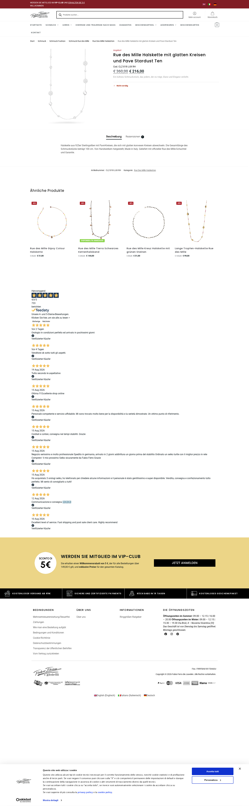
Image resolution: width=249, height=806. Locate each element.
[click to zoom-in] (68, 87)
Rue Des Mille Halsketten (103, 41)
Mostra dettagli (50, 800)
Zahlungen (38, 622)
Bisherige (36, 321)
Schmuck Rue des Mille (79, 41)
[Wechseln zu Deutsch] (215, 4)
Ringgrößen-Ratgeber (130, 616)
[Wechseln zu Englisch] (204, 4)
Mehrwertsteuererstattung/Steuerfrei (51, 616)
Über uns (81, 616)
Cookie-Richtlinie (41, 637)
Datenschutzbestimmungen (47, 643)
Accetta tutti (212, 771)
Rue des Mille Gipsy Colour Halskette (47, 250)
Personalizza (210, 780)
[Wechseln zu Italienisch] (209, 4)
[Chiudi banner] (240, 769)
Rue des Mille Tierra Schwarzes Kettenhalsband (98, 250)
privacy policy (85, 792)
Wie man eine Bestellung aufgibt (49, 627)
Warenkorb (212, 17)
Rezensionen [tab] (134, 136)
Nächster (46, 321)
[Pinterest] (177, 634)
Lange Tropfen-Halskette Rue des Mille (194, 250)
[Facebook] (165, 634)
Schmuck (42, 41)
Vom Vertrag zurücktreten (46, 653)
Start (32, 41)
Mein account (195, 17)
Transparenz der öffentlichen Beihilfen (52, 648)
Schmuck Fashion (57, 41)
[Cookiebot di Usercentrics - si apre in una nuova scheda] (23, 800)
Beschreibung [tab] (114, 136)
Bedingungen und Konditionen (48, 632)
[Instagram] (171, 634)
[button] (216, 25)
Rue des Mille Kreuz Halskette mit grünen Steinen (148, 250)
